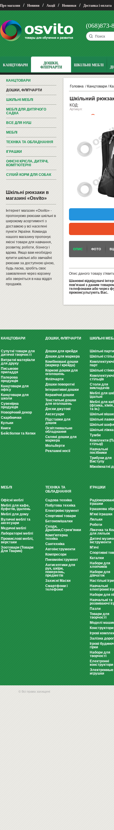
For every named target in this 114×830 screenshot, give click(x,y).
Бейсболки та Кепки (18, 433)
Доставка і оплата (97, 5)
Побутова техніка (60, 505)
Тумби (95, 435)
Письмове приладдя (9, 370)
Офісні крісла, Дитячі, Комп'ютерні (27, 163)
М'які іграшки (101, 514)
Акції (50, 5)
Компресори (55, 554)
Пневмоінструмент (61, 560)
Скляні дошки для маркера (61, 438)
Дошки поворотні (60, 384)
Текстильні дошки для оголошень (60, 402)
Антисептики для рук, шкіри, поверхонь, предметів (60, 570)
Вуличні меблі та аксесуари (15, 521)
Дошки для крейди (61, 351)
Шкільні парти (102, 351)
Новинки (69, 5)
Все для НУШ (18, 123)
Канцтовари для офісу (15, 388)
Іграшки (14, 152)
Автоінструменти (60, 549)
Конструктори (101, 628)
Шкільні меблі (19, 100)
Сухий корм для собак (28, 175)
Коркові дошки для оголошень (61, 372)
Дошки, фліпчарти (24, 90)
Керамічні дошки (59, 395)
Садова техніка (58, 500)
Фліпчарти (54, 379)
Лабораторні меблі (17, 533)
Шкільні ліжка (102, 430)
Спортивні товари (60, 516)
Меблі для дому (15, 514)
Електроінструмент (62, 511)
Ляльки (96, 519)
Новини (33, 5)
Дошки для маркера (62, 356)
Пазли (95, 609)
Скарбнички (11, 418)
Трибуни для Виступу (101, 459)
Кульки (7, 423)
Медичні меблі (13, 528)
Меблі (11, 132)
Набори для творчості (100, 654)
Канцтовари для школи (15, 396)
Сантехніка (55, 544)
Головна (77, 86)
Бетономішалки (58, 521)
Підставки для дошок (57, 421)
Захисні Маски (57, 581)
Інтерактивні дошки (62, 390)
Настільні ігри (102, 581)
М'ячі (94, 547)
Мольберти (55, 446)
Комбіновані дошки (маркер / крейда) (61, 363)
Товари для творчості (99, 615)
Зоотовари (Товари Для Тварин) (17, 549)
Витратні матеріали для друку (18, 361)
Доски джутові (57, 409)
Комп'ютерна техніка (56, 537)
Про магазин (10, 5)
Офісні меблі (12, 500)
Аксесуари (54, 414)
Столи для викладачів (99, 386)
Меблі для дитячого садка (26, 111)
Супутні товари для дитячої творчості (18, 353)
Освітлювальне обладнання (58, 430)
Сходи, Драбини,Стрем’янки (63, 528)
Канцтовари (18, 80)
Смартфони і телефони (56, 587)
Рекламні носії (57, 451)
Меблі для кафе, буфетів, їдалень (15, 507)
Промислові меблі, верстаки (17, 540)
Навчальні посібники (99, 451)
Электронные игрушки (101, 671)
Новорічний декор (16, 412)
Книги (6, 428)
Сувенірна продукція (10, 405)
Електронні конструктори (101, 663)
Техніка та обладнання (29, 142)
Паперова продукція (9, 379)
